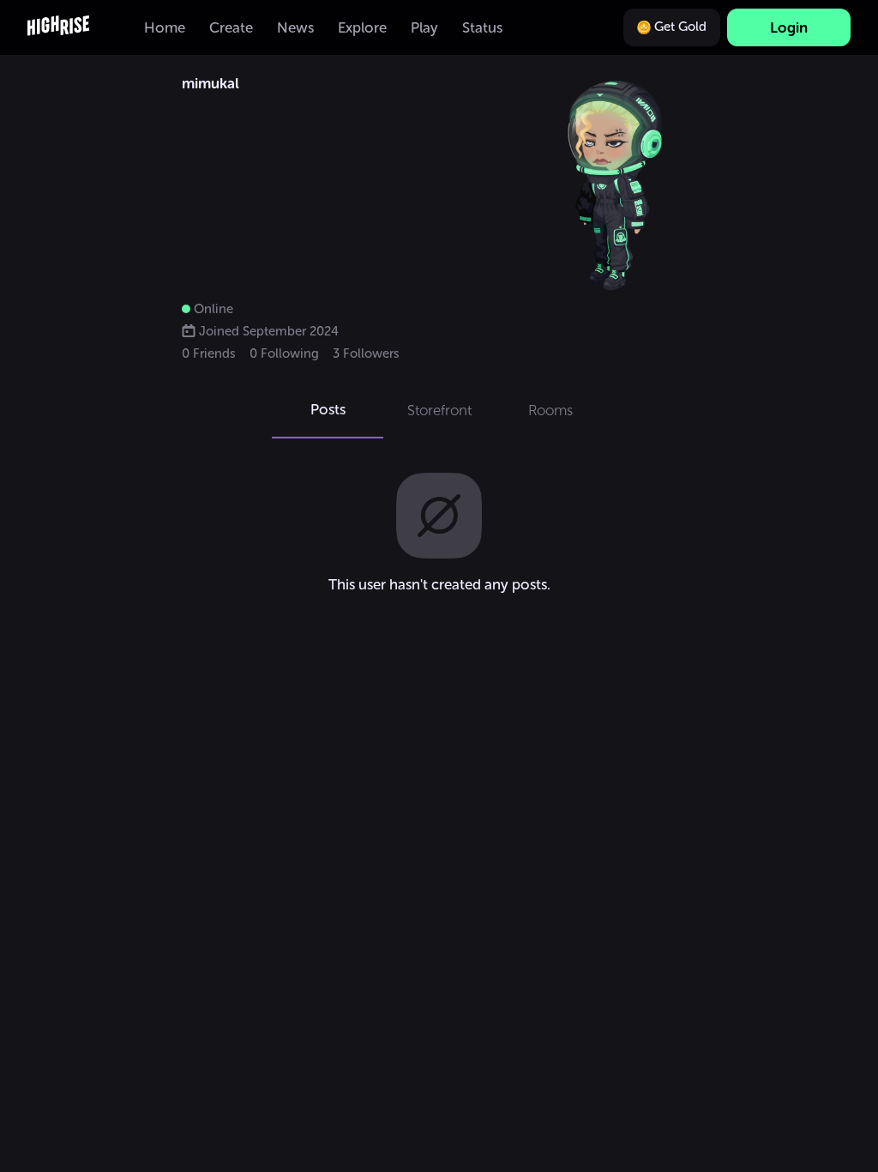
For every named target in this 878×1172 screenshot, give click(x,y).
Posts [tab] (328, 409)
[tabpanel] (439, 532)
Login (789, 27)
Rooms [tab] (550, 410)
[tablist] (439, 410)
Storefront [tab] (439, 410)
